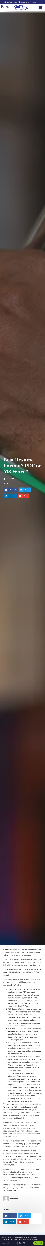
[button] (40, 7)
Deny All (22, 1243)
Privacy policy (6, 1243)
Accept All (38, 1243)
